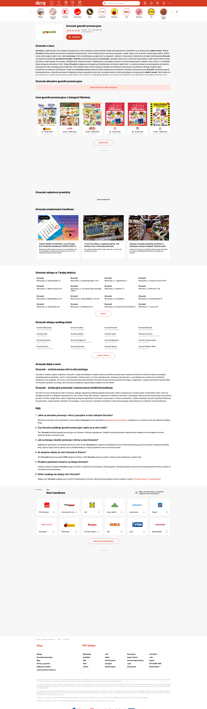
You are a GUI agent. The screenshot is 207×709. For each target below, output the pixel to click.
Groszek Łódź (42, 334)
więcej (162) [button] (103, 143)
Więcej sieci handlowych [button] (103, 541)
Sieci (47, 489)
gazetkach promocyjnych (116, 420)
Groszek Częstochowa (147, 340)
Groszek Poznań (111, 328)
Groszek (66, 639)
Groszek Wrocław (145, 328)
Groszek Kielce (42, 346)
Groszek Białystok (112, 340)
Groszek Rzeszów (77, 346)
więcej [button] (103, 314)
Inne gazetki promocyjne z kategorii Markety (63, 97)
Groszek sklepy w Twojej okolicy (56, 272)
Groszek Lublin (110, 334)
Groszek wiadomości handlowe (55, 209)
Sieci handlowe (55, 492)
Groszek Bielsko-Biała (147, 346)
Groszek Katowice (44, 340)
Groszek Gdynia (111, 346)
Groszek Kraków (77, 328)
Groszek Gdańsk (77, 334)
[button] (145, 3)
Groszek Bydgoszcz (78, 340)
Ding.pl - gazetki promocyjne (45, 639)
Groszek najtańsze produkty (53, 192)
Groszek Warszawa (44, 328)
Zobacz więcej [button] (103, 355)
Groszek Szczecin (145, 334)
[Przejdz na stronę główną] (40, 3)
